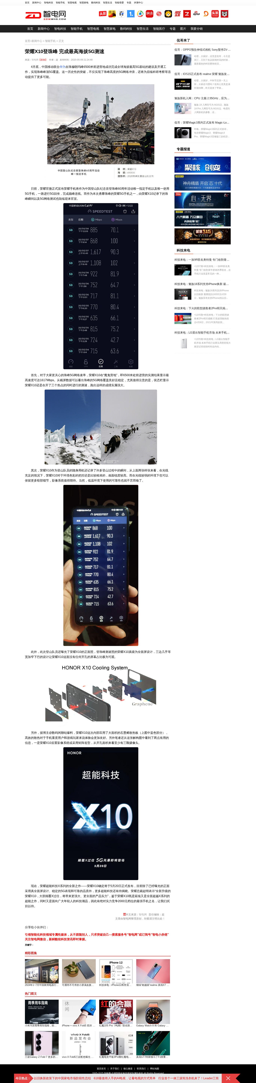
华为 (63, 66)
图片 (183, 28)
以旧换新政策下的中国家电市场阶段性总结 (62, 1078)
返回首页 (101, 1068)
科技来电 (183, 250)
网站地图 (154, 1068)
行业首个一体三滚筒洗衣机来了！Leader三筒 (188, 1078)
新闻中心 (36, 2)
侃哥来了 (183, 40)
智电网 (35, 59)
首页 (27, 2)
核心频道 (128, 1068)
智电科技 (48, 2)
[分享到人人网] (75, 927)
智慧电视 (72, 2)
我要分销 (197, 28)
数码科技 (95, 2)
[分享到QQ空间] (55, 927)
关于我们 (114, 1068)
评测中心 (138, 2)
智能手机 (60, 2)
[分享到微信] (82, 927)
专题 (129, 2)
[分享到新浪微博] (61, 927)
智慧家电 (83, 2)
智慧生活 (107, 2)
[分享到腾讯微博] (68, 927)
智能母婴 (119, 2)
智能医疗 (159, 28)
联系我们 (141, 1068)
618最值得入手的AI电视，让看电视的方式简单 (125, 1078)
